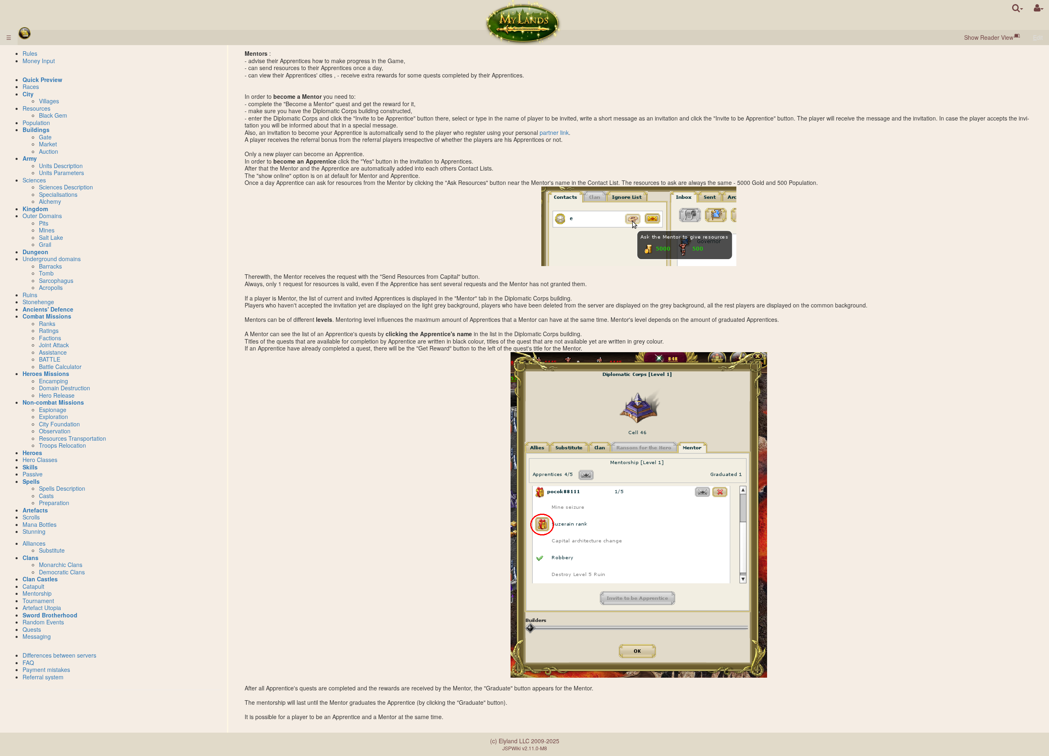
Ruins (30, 295)
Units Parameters (61, 173)
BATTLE (49, 359)
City (28, 94)
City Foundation (59, 424)
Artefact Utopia (42, 607)
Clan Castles (40, 579)
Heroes (32, 453)
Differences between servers (59, 655)
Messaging (37, 636)
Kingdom (35, 209)
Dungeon (35, 252)
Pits (43, 223)
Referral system (43, 677)
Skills (30, 467)
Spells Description (62, 488)
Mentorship (37, 593)
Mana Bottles (40, 524)
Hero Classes (40, 459)
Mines (46, 230)
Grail (45, 244)
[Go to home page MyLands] (523, 22)
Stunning (34, 531)
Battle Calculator (60, 366)
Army (30, 158)
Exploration (53, 416)
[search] (1018, 8)
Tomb (46, 273)
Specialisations (58, 194)
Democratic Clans (62, 572)
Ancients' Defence (48, 309)
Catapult (33, 586)
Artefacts (35, 510)
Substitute (52, 550)
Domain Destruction (64, 388)
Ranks (47, 323)
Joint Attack (54, 345)
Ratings (49, 330)
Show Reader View (988, 37)
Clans (31, 557)
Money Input (39, 61)
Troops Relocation (62, 445)
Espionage (52, 409)
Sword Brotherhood (50, 615)
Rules (30, 53)
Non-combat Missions (53, 402)
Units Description (61, 166)
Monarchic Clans (60, 564)
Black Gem (53, 115)
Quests (32, 629)
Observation (54, 431)
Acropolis (51, 287)
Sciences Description (66, 187)
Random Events (43, 622)
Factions (50, 338)
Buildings (36, 129)
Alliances (34, 543)
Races (31, 86)
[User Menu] (1039, 8)
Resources (36, 108)
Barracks (50, 266)
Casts (46, 496)
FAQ (28, 662)
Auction (48, 151)
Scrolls (31, 517)
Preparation (54, 503)
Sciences (34, 180)
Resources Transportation (72, 438)
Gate (45, 137)
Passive (33, 474)
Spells (31, 481)
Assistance (53, 352)
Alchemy (50, 201)
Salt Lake (51, 237)
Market (48, 144)
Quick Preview (42, 79)
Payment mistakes (46, 669)
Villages (49, 101)
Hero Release (57, 395)
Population (36, 122)
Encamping (53, 381)
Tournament (38, 601)
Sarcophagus (56, 280)
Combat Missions (47, 316)
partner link (554, 132)
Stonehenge (38, 302)
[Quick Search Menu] (1018, 8)
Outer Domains (42, 216)
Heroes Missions (46, 373)
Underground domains (52, 259)
